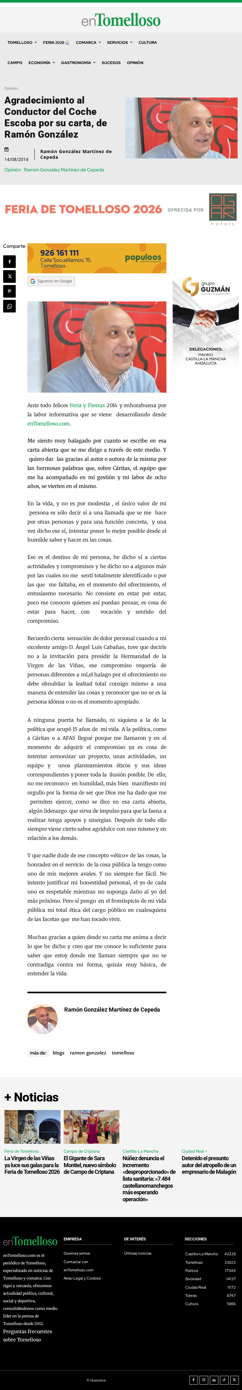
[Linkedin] (214, 1380)
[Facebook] (9, 261)
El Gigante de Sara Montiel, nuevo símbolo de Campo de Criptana (90, 1165)
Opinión (11, 88)
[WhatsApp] (9, 306)
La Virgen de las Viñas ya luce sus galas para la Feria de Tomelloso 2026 (32, 1165)
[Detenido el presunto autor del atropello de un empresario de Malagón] (210, 1127)
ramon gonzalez (88, 1052)
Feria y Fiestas (87, 405)
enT (31, 423)
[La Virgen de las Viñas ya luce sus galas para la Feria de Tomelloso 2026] (32, 1127)
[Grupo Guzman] (206, 374)
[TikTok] (224, 1380)
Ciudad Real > (194, 1151)
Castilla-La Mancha (140, 1151)
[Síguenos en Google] (51, 292)
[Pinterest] (9, 291)
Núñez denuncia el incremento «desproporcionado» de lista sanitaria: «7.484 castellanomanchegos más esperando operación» (149, 1179)
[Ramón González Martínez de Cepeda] (42, 1019)
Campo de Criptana (82, 1151)
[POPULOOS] (96, 271)
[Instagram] (203, 1380)
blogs (58, 1052)
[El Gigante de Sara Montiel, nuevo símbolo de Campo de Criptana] (92, 1127)
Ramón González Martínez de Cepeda (76, 154)
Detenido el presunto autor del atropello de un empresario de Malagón (209, 1165)
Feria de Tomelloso (21, 1151)
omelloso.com (53, 423)
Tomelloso (123, 1052)
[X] (9, 276)
